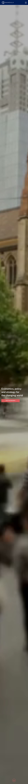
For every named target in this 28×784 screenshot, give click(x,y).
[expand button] (26, 2)
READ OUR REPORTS (10, 400)
